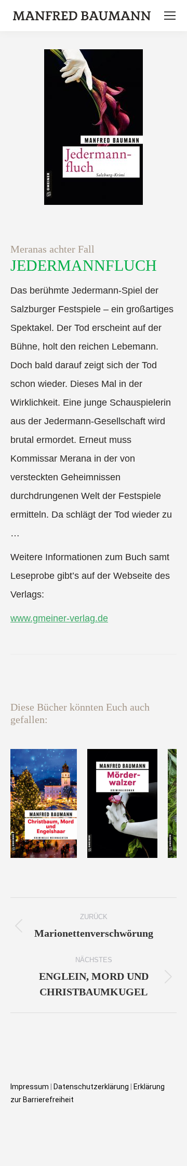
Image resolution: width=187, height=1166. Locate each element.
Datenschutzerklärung (92, 1086)
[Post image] (43, 803)
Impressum (29, 1086)
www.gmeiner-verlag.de (59, 618)
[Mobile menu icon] (170, 15)
